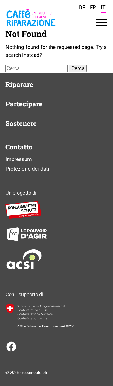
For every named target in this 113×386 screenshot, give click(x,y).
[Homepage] (30, 28)
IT (103, 7)
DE (82, 7)
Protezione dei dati (27, 169)
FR (93, 7)
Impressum (18, 159)
